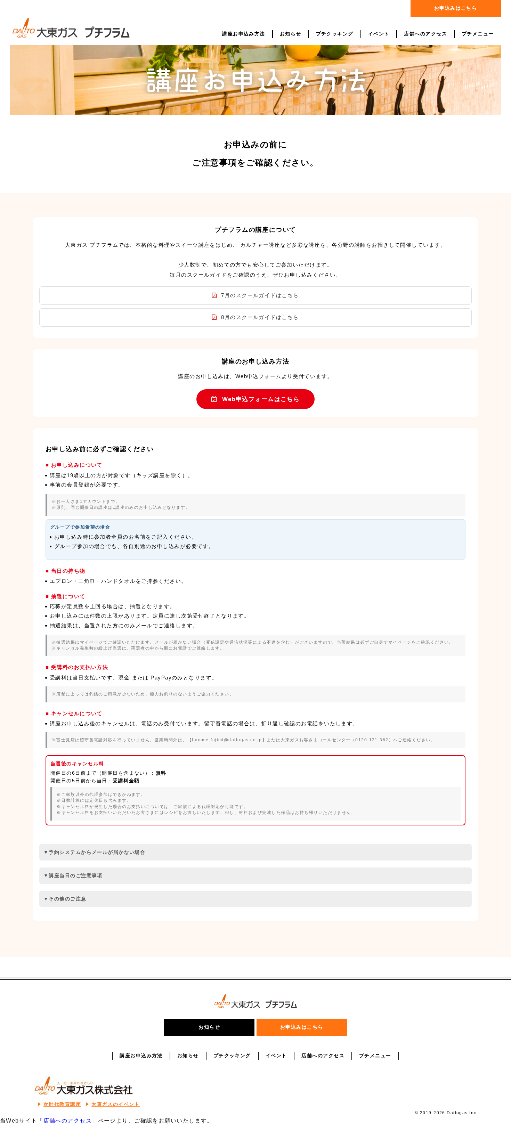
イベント (379, 33)
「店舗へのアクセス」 (67, 1121)
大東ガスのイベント (115, 1104)
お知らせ (290, 33)
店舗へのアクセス (425, 33)
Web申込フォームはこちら (260, 399)
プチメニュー (478, 33)
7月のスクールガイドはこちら (259, 295)
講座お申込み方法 (243, 33)
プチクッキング (335, 33)
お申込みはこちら (455, 8)
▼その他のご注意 (65, 899)
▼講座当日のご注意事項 (73, 875)
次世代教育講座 (62, 1104)
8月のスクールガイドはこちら (259, 317)
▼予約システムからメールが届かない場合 (94, 852)
